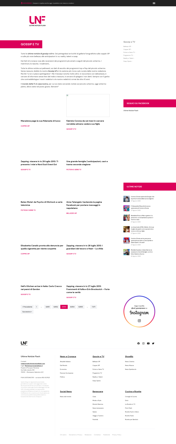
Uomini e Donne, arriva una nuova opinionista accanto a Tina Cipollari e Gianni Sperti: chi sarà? (142, 240)
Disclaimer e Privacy (75, 435)
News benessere (98, 408)
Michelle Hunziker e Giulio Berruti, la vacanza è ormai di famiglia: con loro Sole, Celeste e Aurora (142, 252)
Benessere (98, 391)
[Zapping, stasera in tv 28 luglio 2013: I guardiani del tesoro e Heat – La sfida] (88, 230)
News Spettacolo (130, 369)
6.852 (56, 307)
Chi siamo (63, 435)
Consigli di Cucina (131, 396)
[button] (154, 3)
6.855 (81, 307)
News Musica (129, 365)
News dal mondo (65, 396)
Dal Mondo (63, 365)
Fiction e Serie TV (73, 169)
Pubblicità (106, 435)
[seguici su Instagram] (143, 343)
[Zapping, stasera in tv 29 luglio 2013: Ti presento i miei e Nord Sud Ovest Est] (42, 146)
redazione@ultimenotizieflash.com (33, 363)
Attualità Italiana (65, 361)
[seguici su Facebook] (138, 343)
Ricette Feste (129, 416)
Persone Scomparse (66, 373)
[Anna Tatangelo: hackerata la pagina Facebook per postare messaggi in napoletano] (88, 186)
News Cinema (129, 361)
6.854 (72, 307)
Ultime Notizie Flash (130, 110)
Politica (62, 377)
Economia (63, 369)
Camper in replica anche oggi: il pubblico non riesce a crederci (53, 3)
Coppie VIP (25, 126)
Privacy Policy (116, 435)
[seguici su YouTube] (148, 343)
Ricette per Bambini (131, 419)
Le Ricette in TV (130, 404)
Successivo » (27, 312)
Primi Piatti (128, 408)
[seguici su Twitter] (153, 343)
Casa (94, 396)
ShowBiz (129, 356)
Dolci (126, 400)
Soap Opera (127, 61)
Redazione (88, 435)
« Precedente (27, 307)
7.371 (93, 307)
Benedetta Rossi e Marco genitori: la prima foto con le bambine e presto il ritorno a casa (142, 217)
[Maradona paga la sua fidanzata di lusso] (42, 105)
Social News (66, 391)
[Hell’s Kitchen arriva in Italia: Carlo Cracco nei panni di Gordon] (42, 271)
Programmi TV (128, 55)
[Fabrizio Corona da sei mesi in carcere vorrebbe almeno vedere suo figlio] (88, 105)
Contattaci (97, 435)
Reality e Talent (128, 58)
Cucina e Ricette (133, 391)
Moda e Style (97, 400)
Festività (95, 419)
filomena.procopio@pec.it (34, 366)
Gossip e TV (71, 129)
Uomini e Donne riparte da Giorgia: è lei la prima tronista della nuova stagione (142, 198)
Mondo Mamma (98, 404)
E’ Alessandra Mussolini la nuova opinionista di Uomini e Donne (140, 207)
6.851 (48, 307)
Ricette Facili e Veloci (132, 412)
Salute (95, 412)
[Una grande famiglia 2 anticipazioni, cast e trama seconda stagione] (88, 146)
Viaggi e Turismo (98, 416)
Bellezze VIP (71, 213)
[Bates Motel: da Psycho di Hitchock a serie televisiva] (42, 186)
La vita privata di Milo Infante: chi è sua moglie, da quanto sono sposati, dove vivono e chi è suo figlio (142, 229)
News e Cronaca (68, 356)
